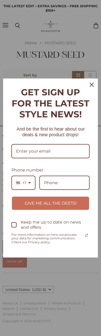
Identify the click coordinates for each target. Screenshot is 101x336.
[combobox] (23, 183)
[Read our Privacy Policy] (86, 235)
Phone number (27, 170)
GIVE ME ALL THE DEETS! (51, 203)
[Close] (91, 84)
